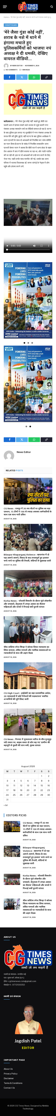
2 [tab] (28, 343)
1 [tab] (24, 343)
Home (6, 17)
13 (28, 785)
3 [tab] (32, 343)
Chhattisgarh (11, 25)
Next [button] (49, 301)
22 (41, 790)
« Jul (6, 805)
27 (28, 795)
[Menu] (5, 6)
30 (48, 795)
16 (48, 785)
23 (48, 790)
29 (41, 795)
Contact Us (9, 1088)
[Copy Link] (46, 77)
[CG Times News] (28, 6)
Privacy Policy (10, 1074)
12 (21, 785)
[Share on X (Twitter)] (22, 77)
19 (21, 790)
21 (35, 790)
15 (42, 785)
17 (7, 790)
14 (35, 785)
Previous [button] (7, 301)
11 (14, 785)
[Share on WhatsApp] (34, 77)
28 (35, 795)
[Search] (51, 6)
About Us (8, 1069)
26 (21, 795)
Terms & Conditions (13, 1083)
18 (14, 790)
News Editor (17, 65)
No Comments (11, 70)
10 (7, 785)
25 (14, 795)
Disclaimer (9, 1078)
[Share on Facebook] (9, 77)
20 (28, 790)
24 (7, 795)
